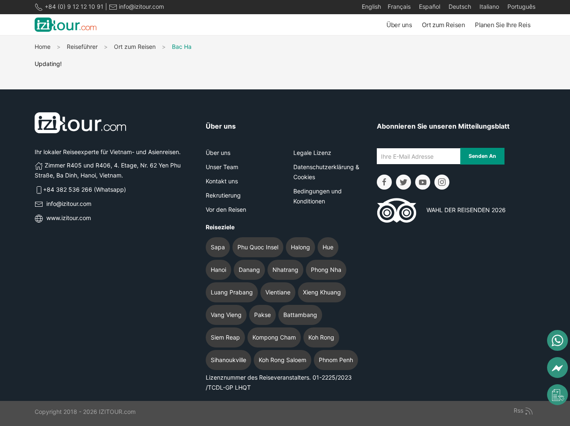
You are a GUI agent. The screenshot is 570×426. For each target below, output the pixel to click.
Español (428, 6)
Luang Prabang (232, 292)
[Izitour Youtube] (422, 182)
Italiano (488, 6)
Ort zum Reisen (443, 25)
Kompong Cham (274, 337)
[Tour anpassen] (557, 394)
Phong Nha (326, 269)
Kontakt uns (222, 181)
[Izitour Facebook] (384, 182)
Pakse (262, 314)
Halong (300, 247)
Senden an (482, 156)
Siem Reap (225, 337)
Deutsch (459, 6)
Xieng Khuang (322, 292)
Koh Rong (321, 337)
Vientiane (277, 292)
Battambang (300, 314)
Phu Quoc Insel (257, 247)
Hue (328, 247)
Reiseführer (82, 46)
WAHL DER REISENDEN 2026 (461, 209)
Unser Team (222, 166)
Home (42, 46)
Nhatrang (285, 269)
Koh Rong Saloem (282, 359)
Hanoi (218, 269)
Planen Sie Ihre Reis (502, 25)
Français (399, 6)
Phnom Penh (336, 359)
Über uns (399, 25)
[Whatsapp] (557, 340)
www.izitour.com (68, 217)
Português (520, 6)
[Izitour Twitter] (403, 182)
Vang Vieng (226, 314)
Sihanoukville (228, 359)
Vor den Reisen (226, 209)
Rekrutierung (223, 195)
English (371, 6)
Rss (519, 410)
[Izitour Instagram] (441, 182)
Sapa (218, 247)
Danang (249, 269)
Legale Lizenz (312, 152)
